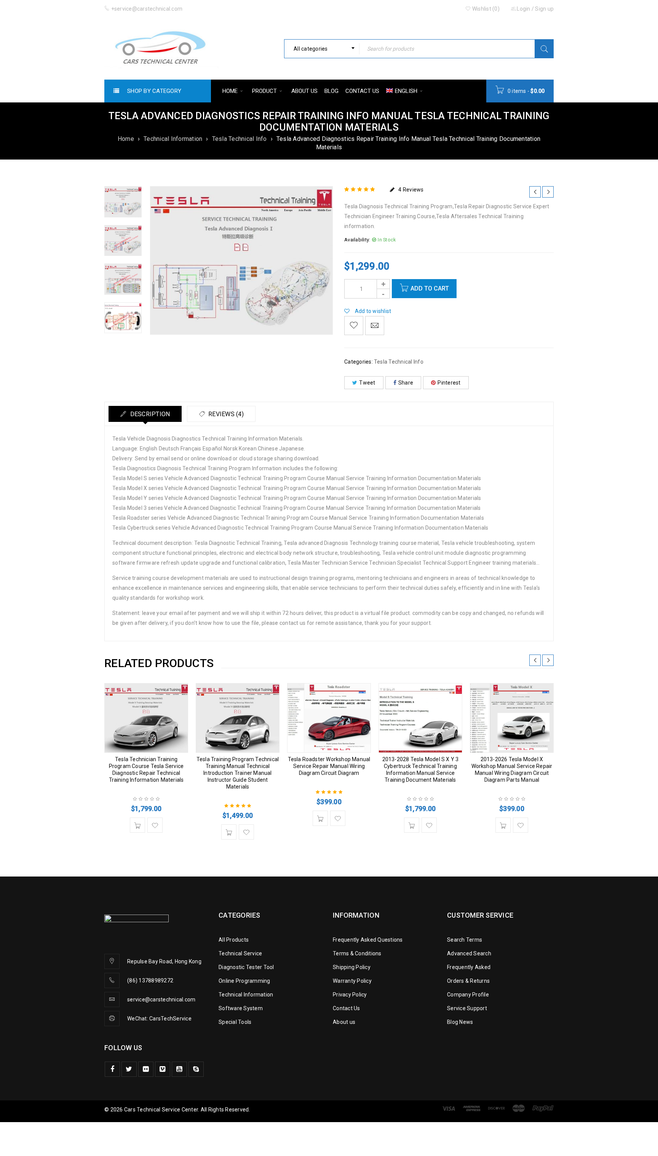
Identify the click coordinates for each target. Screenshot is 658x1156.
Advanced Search (469, 953)
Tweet (367, 383)
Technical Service (240, 953)
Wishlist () (485, 9)
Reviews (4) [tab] (225, 414)
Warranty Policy (352, 981)
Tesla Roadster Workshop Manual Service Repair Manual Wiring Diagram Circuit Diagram (329, 766)
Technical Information (173, 138)
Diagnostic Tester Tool (246, 967)
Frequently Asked (468, 967)
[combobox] (321, 48)
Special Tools (235, 1022)
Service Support (467, 1008)
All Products (234, 940)
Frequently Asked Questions (368, 940)
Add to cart (429, 288)
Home (126, 138)
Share (405, 383)
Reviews (410, 190)
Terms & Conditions (357, 953)
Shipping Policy (352, 967)
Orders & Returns (468, 981)
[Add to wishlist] (353, 325)
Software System (241, 1008)
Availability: (357, 240)
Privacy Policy (350, 995)
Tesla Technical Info (239, 138)
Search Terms (464, 940)
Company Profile (468, 995)
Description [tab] (149, 414)
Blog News (460, 1022)
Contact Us (346, 1008)
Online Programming (244, 981)
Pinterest (449, 383)
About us (344, 1022)
